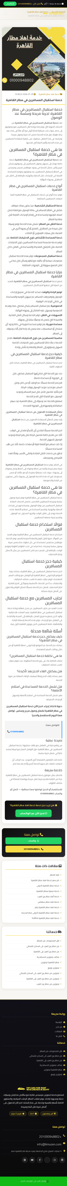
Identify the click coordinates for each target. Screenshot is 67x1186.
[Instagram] (55, 1160)
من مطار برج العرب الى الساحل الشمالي (42, 946)
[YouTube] (32, 1160)
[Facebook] (40, 1160)
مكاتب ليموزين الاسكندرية (48, 957)
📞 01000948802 (15, 731)
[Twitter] (47, 1160)
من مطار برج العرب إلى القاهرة (46, 951)
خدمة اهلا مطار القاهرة (49, 94)
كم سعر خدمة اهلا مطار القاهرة (45, 880)
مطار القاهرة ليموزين (50, 962)
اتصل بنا (59, 1036)
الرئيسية (58, 1022)
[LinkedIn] (62, 1160)
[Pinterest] (25, 1160)
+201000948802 (32, 849)
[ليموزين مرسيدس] (33, 1088)
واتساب (9, 3)
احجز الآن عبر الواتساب (32, 813)
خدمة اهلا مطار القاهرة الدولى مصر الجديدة (40, 912)
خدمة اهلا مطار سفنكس (48, 902)
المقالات (58, 1031)
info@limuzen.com (49, 1144)
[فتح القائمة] (5, 13)
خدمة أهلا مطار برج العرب (48, 896)
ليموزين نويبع (53, 968)
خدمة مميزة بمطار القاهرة (47, 891)
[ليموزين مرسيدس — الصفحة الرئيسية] (53, 13)
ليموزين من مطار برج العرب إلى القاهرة (42, 978)
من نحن (59, 1026)
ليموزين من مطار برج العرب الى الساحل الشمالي (39, 973)
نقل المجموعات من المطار (48, 940)
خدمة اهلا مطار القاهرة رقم (47, 907)
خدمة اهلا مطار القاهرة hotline (45, 918)
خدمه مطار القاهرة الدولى (47, 885)
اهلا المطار (54, 874)
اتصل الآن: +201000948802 (29, 3)
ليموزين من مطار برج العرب (47, 984)
